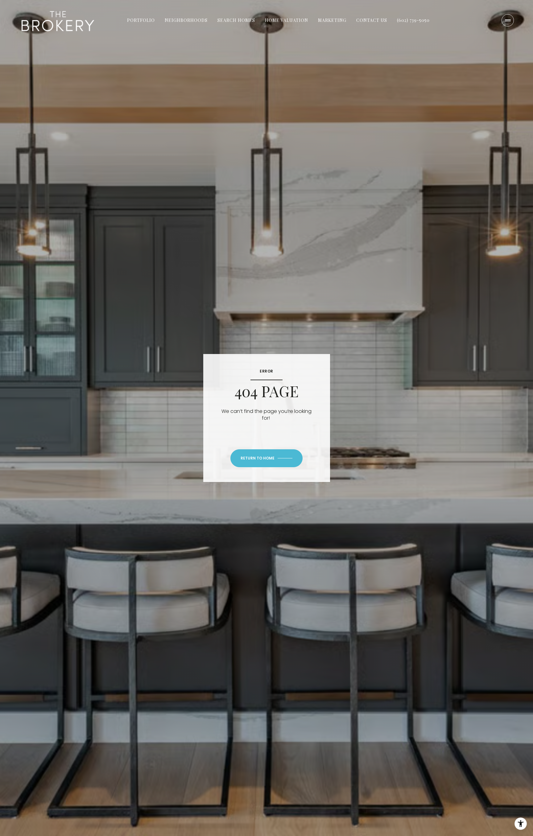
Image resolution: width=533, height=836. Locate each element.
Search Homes (236, 20)
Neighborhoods (186, 20)
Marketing (332, 20)
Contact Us (371, 20)
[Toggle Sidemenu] (508, 20)
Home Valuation (286, 20)
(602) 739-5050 (413, 20)
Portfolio (141, 20)
